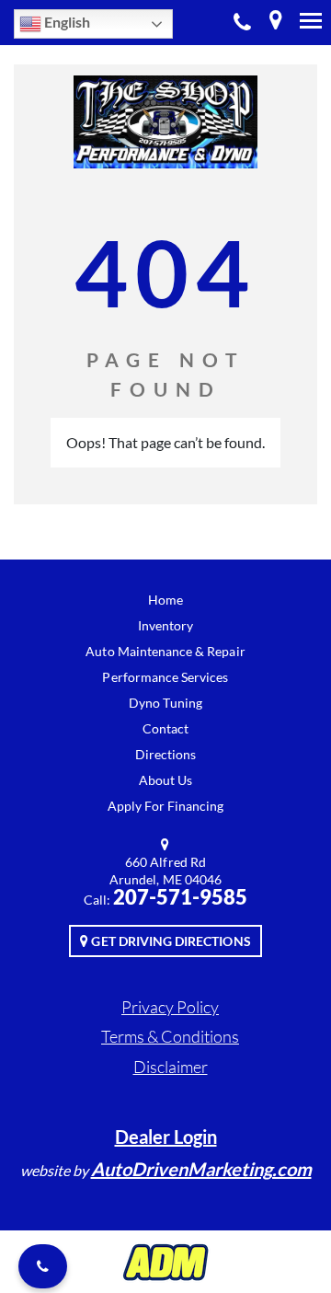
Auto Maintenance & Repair (165, 651)
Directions (166, 754)
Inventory (165, 625)
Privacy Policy (170, 1007)
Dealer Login (166, 1137)
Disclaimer (170, 1066)
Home (165, 599)
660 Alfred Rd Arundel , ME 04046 (276, 22)
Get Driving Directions (169, 941)
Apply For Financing (166, 806)
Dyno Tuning (165, 702)
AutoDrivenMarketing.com (201, 1169)
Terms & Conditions (170, 1036)
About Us (165, 780)
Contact (165, 728)
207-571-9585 (242, 22)
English (65, 21)
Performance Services (165, 677)
